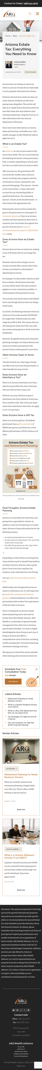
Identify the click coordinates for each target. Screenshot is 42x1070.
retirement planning (11, 216)
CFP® (16, 67)
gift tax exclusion (25, 424)
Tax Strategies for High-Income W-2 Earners (22, 718)
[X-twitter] (24, 1010)
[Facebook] (17, 1010)
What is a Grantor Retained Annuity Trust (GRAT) (22, 706)
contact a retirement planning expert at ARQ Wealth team (20, 230)
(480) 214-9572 (31, 3)
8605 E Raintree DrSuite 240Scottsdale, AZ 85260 (21, 1031)
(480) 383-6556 (23, 1022)
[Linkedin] (28, 1010)
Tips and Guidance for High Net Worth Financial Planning (21, 724)
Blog (15, 36)
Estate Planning (12, 849)
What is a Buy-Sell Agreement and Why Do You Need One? (22, 712)
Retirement (10, 769)
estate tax (9, 151)
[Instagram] (21, 1010)
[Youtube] (13, 1010)
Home (7, 36)
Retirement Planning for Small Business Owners (20, 700)
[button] (37, 13)
